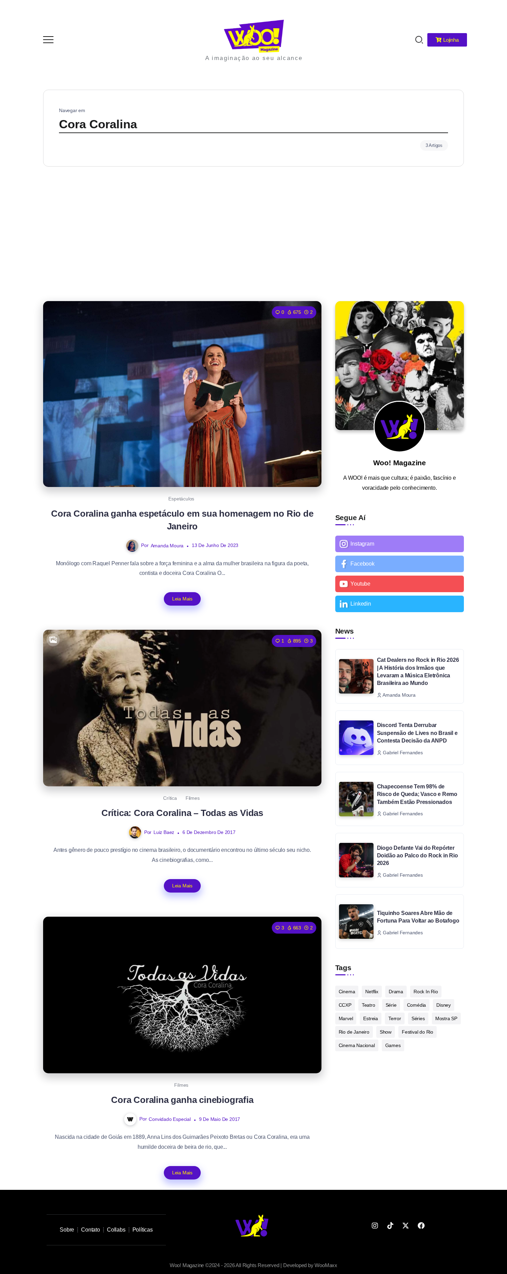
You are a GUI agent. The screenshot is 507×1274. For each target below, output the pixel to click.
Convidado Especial (169, 1119)
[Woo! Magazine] (254, 36)
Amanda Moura (167, 545)
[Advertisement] (253, 232)
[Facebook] (399, 564)
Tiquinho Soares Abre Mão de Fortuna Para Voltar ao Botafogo (418, 917)
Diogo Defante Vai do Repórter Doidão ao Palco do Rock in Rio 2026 (417, 855)
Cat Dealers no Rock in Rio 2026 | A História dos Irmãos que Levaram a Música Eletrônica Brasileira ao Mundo (418, 671)
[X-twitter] (405, 1226)
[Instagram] (399, 544)
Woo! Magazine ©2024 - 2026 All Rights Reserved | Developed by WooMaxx (253, 1265)
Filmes (193, 798)
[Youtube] (399, 584)
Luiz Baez (163, 832)
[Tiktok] (390, 1226)
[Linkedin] (399, 604)
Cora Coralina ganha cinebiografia (182, 1100)
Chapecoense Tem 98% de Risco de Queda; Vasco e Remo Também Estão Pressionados (417, 794)
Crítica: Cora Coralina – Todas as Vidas (182, 813)
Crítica (170, 798)
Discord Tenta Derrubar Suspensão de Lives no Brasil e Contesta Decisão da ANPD (417, 733)
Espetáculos (181, 498)
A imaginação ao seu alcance (254, 58)
